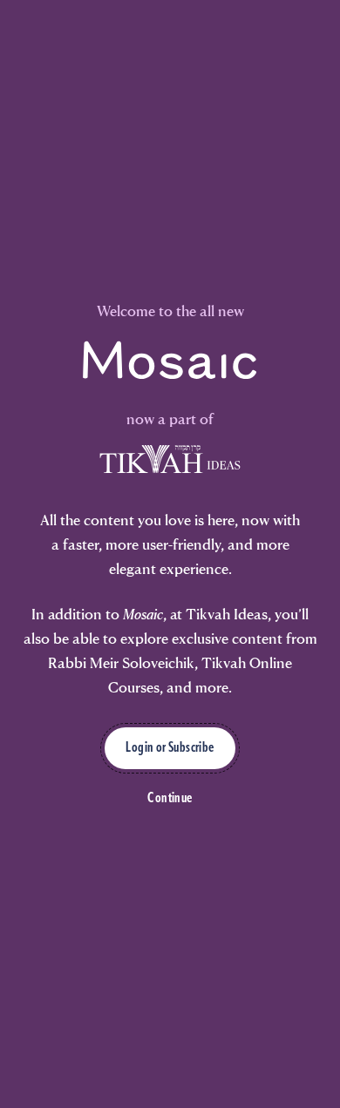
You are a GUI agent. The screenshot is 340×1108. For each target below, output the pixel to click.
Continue (169, 799)
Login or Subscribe (170, 748)
